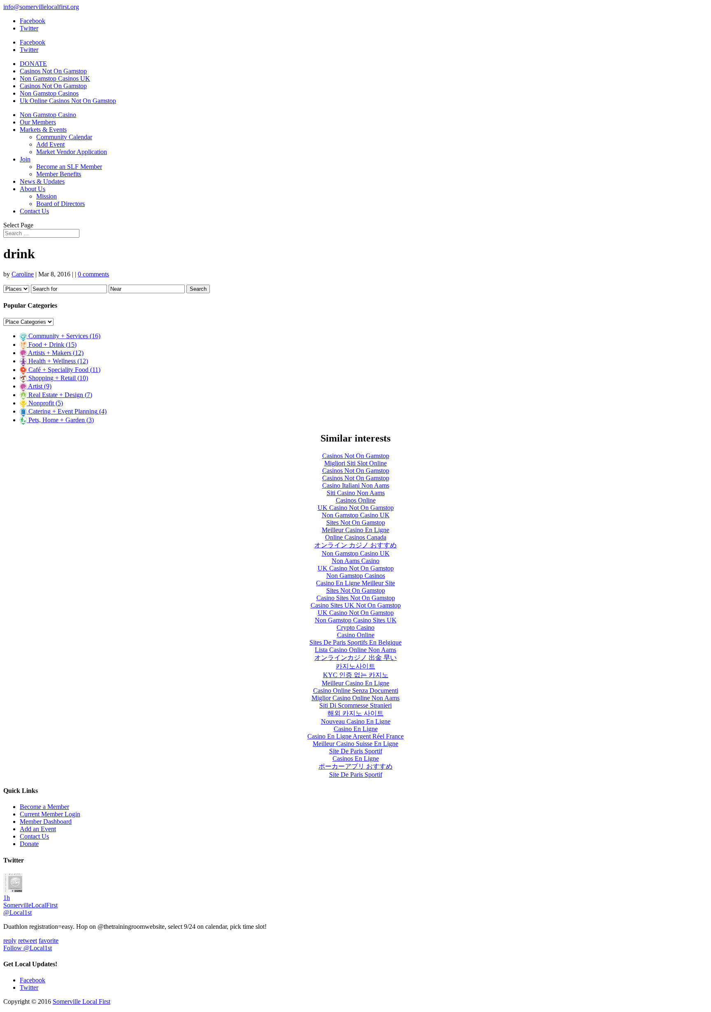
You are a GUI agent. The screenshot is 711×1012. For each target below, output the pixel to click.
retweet (27, 940)
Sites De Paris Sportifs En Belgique (355, 642)
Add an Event (38, 828)
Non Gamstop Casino (48, 114)
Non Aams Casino (355, 560)
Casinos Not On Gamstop (53, 71)
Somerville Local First (81, 1001)
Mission (46, 196)
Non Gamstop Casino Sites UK (356, 620)
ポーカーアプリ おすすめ (355, 766)
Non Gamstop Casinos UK (55, 78)
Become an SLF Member (69, 166)
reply (9, 940)
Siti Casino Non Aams (356, 492)
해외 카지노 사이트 (355, 713)
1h (6, 897)
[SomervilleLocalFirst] (13, 890)
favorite (48, 940)
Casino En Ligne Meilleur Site (355, 583)
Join (25, 159)
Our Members (38, 122)
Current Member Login (50, 814)
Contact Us (34, 211)
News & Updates (42, 181)
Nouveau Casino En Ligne (355, 721)
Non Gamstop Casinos (49, 93)
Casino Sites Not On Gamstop (355, 597)
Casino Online (355, 634)
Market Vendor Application (71, 151)
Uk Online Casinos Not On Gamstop (68, 100)
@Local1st (17, 912)
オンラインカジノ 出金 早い (355, 657)
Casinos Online (356, 500)
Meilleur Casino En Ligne (355, 529)
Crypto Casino (355, 627)
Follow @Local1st (27, 947)
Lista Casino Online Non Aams (355, 649)
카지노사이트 (355, 666)
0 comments (93, 274)
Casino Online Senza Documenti (355, 690)
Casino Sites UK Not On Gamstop (356, 605)
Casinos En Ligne (355, 758)
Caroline (23, 274)
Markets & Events (43, 129)
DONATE (33, 63)
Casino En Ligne (356, 728)
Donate (29, 843)
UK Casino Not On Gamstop (356, 507)
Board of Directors (60, 203)
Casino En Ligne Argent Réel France (355, 736)
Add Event (50, 144)
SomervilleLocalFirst (30, 905)
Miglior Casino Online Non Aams (355, 697)
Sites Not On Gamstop (355, 522)
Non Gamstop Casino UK (356, 515)
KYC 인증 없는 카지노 (355, 674)
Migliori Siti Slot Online (355, 463)
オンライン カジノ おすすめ (355, 545)
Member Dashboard (46, 821)
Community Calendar (64, 136)
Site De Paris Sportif (355, 751)
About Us (32, 188)
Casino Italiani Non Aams (355, 485)
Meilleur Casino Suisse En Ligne (355, 743)
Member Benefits (58, 174)
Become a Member (44, 806)
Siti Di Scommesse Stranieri (355, 705)
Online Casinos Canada (355, 537)
